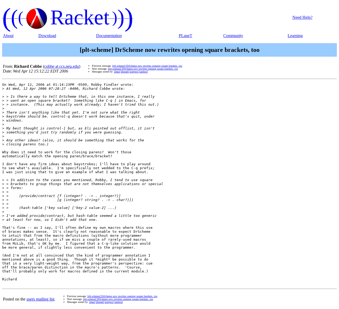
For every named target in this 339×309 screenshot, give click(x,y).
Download (47, 35)
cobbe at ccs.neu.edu (61, 66)
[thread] (125, 71)
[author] (143, 71)
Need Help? (302, 17)
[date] (117, 71)
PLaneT (185, 35)
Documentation (109, 35)
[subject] (134, 71)
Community (233, 35)
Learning (295, 35)
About (8, 35)
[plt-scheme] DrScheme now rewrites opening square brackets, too (147, 65)
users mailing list (40, 299)
